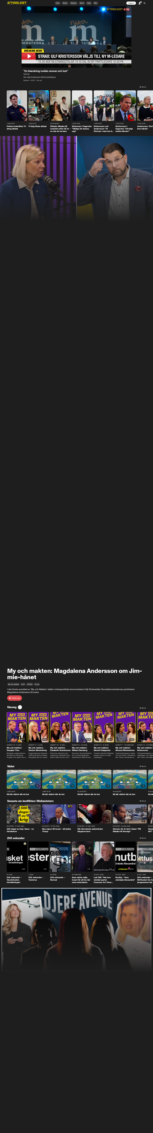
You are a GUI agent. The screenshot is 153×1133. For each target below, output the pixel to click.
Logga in (131, 3)
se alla (143, 87)
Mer (95, 3)
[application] (76, 37)
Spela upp (16, 698)
